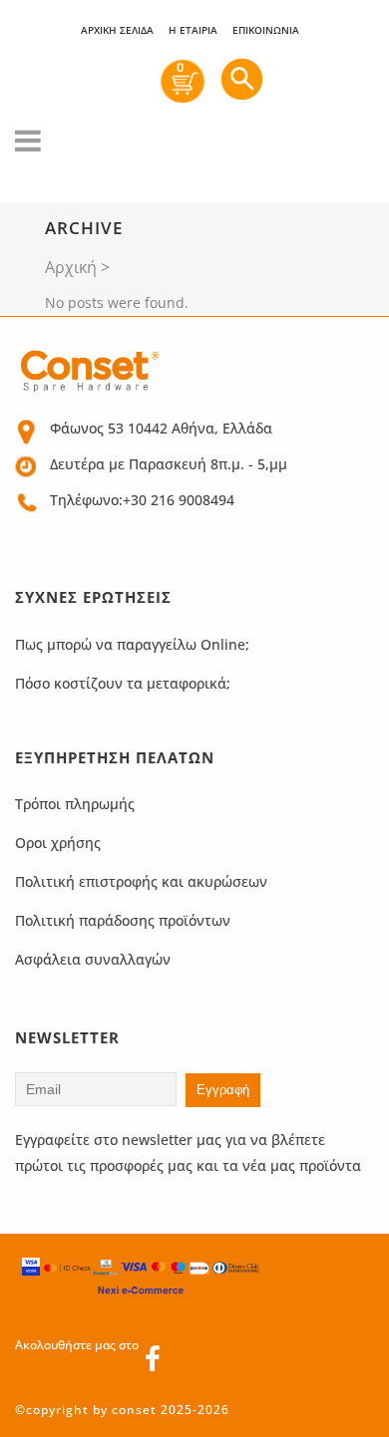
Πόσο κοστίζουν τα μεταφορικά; (122, 683)
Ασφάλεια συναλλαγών (93, 959)
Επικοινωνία (265, 30)
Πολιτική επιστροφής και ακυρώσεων (141, 881)
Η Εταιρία (193, 30)
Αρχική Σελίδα (117, 30)
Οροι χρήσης (58, 842)
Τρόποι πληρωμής (75, 803)
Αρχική (71, 267)
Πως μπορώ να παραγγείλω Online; (132, 644)
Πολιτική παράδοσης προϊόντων (122, 920)
